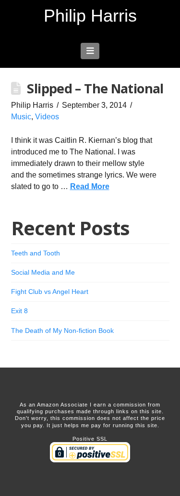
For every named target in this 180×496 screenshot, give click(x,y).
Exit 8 (19, 311)
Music (21, 117)
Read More (89, 186)
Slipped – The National (95, 88)
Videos (47, 117)
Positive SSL (90, 439)
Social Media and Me (43, 272)
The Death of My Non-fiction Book (62, 330)
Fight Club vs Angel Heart (49, 291)
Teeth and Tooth (35, 253)
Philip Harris (90, 16)
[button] (90, 51)
